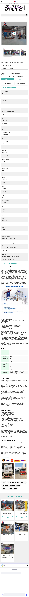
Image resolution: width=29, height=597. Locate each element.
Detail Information (7, 83)
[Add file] (2, 594)
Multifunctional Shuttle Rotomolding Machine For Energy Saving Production (7, 556)
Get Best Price (8, 79)
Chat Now (21, 79)
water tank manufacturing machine (11, 485)
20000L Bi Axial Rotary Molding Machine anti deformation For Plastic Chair (21, 535)
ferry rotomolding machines (9, 488)
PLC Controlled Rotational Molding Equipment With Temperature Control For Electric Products (21, 514)
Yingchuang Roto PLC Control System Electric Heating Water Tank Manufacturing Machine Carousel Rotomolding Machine (7, 514)
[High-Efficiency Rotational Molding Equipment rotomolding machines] (14, 33)
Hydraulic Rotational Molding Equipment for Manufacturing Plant (7, 535)
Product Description (21, 83)
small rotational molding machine (16, 482)
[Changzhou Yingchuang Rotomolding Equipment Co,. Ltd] (15, 2)
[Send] (27, 594)
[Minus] (27, 565)
